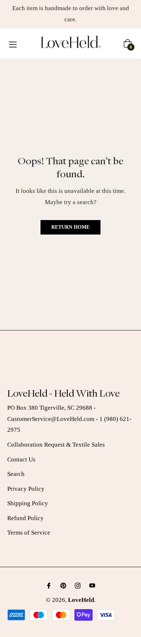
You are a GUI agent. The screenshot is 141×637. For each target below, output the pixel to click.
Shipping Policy (27, 503)
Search (16, 474)
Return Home (70, 227)
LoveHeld (81, 599)
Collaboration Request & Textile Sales (56, 444)
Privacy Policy (25, 488)
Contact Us (21, 459)
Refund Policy (25, 518)
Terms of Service (28, 532)
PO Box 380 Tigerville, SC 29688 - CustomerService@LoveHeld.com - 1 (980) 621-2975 (69, 418)
